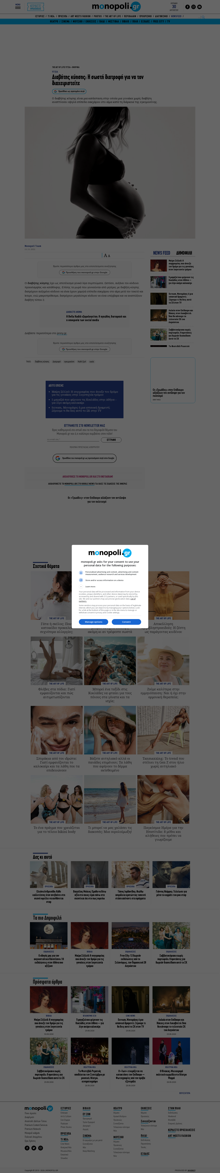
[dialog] (110, 586)
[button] (110, 587)
